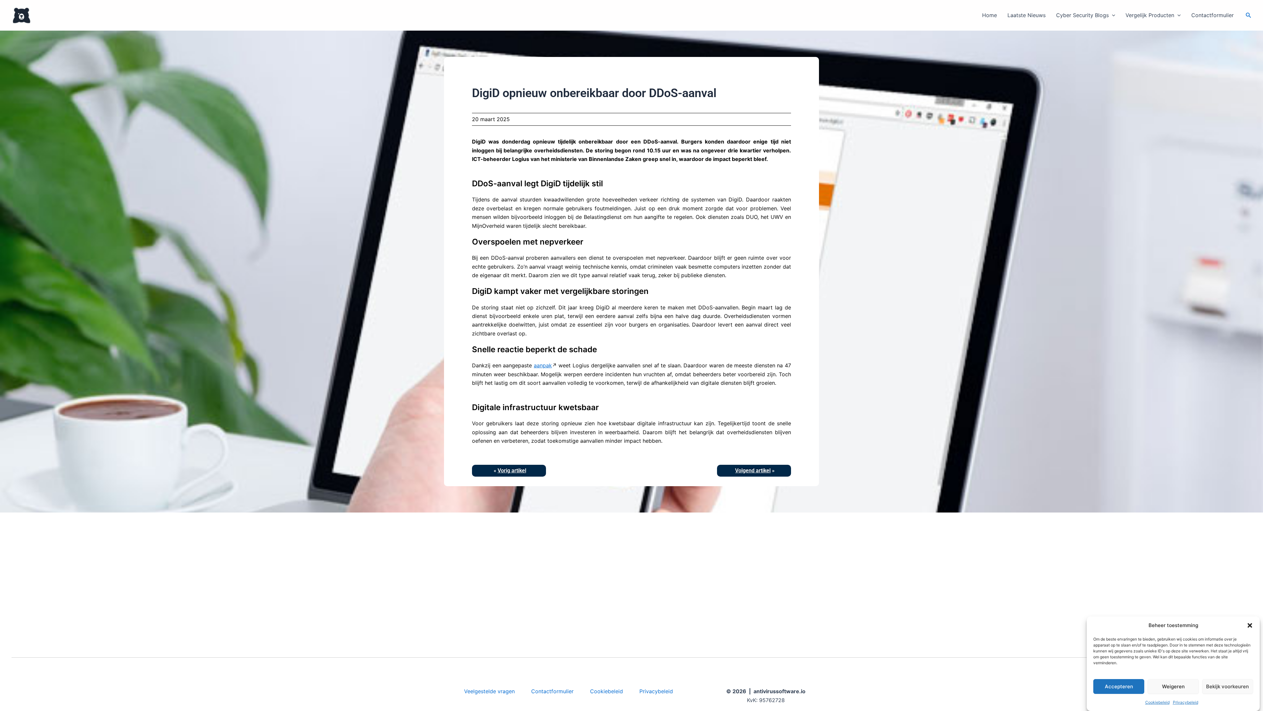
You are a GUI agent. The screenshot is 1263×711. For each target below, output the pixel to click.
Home (989, 15)
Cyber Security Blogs (1082, 15)
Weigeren (1173, 686)
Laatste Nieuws (1026, 15)
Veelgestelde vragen (489, 691)
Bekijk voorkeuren (1227, 686)
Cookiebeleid (1157, 702)
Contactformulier (1212, 15)
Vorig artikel (512, 470)
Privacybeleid (1185, 702)
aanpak (543, 365)
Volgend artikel (753, 470)
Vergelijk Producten (1150, 15)
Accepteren (1119, 686)
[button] (1250, 625)
